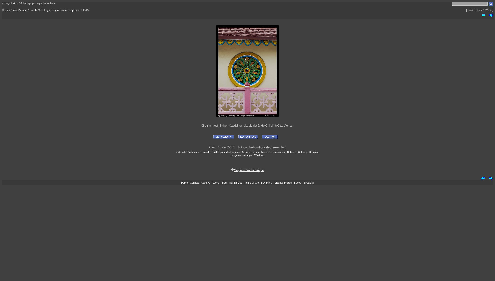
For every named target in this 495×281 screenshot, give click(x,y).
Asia (13, 10)
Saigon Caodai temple (63, 10)
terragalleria (9, 3)
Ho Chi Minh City (39, 10)
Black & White (484, 10)
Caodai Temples (261, 152)
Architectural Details (199, 152)
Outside (302, 152)
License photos (283, 182)
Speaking (309, 182)
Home (5, 10)
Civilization (279, 152)
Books (297, 182)
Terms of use (251, 182)
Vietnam (22, 10)
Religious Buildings (241, 155)
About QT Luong (210, 182)
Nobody (291, 152)
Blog (224, 182)
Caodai (246, 152)
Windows (259, 155)
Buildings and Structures (226, 152)
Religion (313, 152)
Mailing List (235, 182)
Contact (194, 182)
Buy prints (266, 182)
